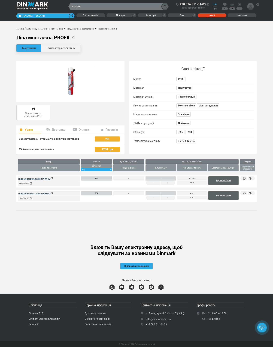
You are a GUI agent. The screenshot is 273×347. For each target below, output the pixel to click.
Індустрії (151, 15)
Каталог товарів (34, 15)
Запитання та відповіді (98, 324)
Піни (61, 29)
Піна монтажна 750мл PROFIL (34, 193)
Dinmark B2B (36, 313)
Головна (20, 29)
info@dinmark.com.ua (158, 319)
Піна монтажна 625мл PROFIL (34, 179)
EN (215, 8)
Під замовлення (223, 180)
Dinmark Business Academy (44, 318)
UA (215, 4)
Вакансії (33, 324)
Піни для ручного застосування (80, 29)
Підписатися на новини (136, 266)
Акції (212, 15)
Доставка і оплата (95, 313)
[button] (262, 327)
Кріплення (31, 29)
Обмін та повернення (97, 318)
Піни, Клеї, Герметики (48, 29)
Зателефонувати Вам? (193, 7)
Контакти (242, 15)
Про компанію (91, 15)
